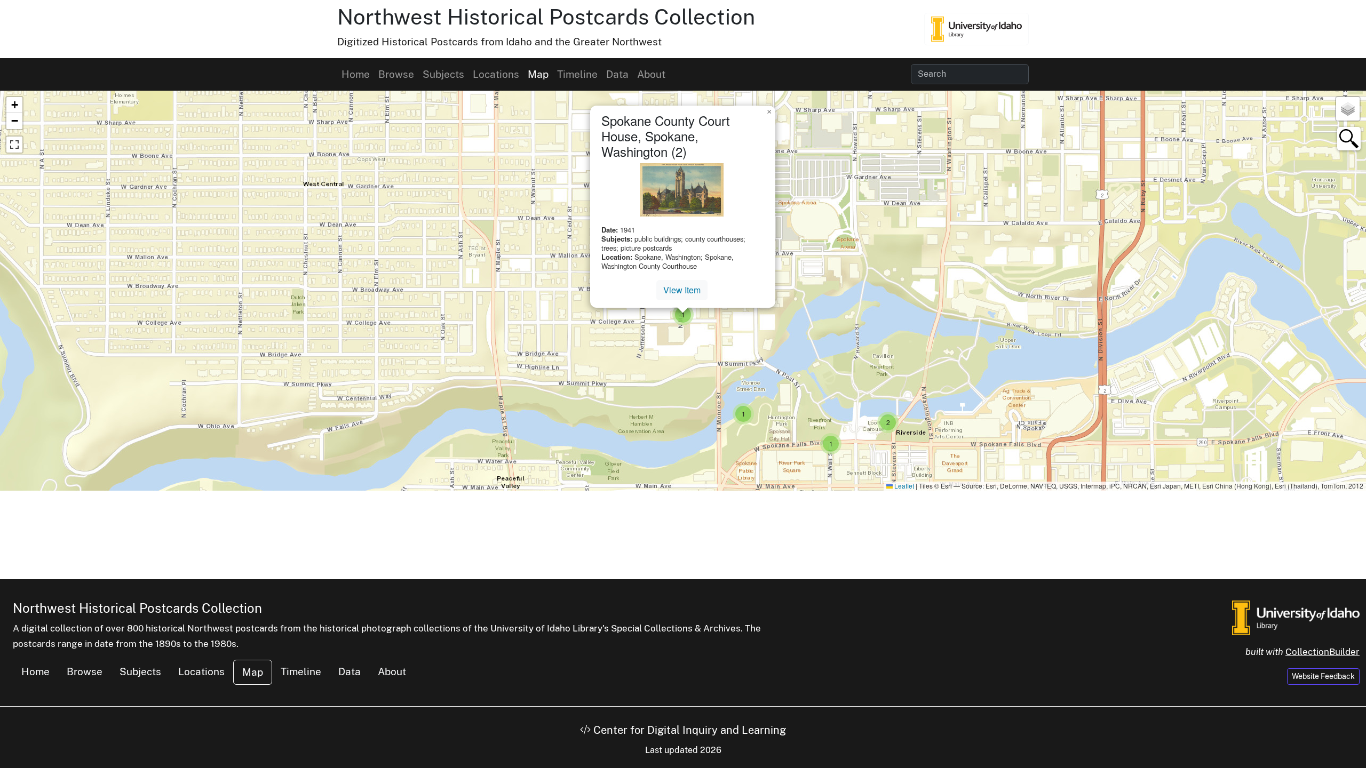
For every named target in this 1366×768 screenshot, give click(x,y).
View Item (682, 290)
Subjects (443, 74)
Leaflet (903, 485)
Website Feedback (1323, 676)
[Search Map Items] (1349, 138)
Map (538, 74)
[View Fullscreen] (14, 145)
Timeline (577, 74)
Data (617, 74)
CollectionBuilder (1322, 651)
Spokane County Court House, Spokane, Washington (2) (665, 136)
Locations (496, 74)
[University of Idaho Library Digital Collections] (976, 29)
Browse (396, 74)
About (651, 74)
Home (356, 74)
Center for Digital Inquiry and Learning (688, 730)
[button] (743, 414)
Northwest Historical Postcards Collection (546, 16)
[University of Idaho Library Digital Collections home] (1296, 617)
